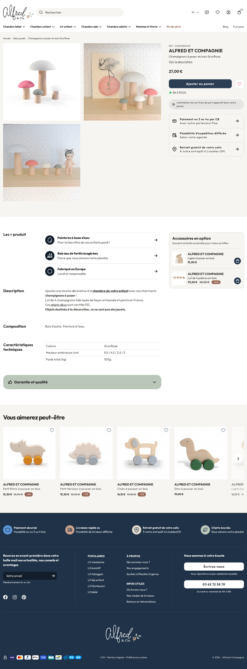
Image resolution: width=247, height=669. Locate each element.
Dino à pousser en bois (188, 489)
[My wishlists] (217, 12)
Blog (225, 26)
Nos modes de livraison (140, 595)
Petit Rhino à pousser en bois (21, 489)
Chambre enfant (40, 26)
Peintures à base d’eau (74, 238)
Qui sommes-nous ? (138, 562)
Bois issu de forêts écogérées (78, 253)
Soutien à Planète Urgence (143, 574)
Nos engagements (138, 568)
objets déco (59, 305)
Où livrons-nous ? (137, 589)
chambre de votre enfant (110, 291)
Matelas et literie (147, 26)
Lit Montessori (96, 586)
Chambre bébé (12, 26)
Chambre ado (89, 26)
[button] (195, 12)
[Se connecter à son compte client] (228, 12)
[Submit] (40, 12)
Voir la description (181, 61)
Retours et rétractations (141, 601)
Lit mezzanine (96, 562)
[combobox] (80, 12)
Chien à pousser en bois (132, 489)
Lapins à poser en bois (201, 258)
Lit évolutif (94, 568)
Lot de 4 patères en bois (202, 278)
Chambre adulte (117, 26)
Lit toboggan (95, 574)
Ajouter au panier (200, 84)
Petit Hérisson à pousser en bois (80, 489)
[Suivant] (238, 459)
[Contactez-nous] (207, 12)
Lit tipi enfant (96, 580)
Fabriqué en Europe (72, 269)
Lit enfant (66, 26)
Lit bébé (93, 592)
